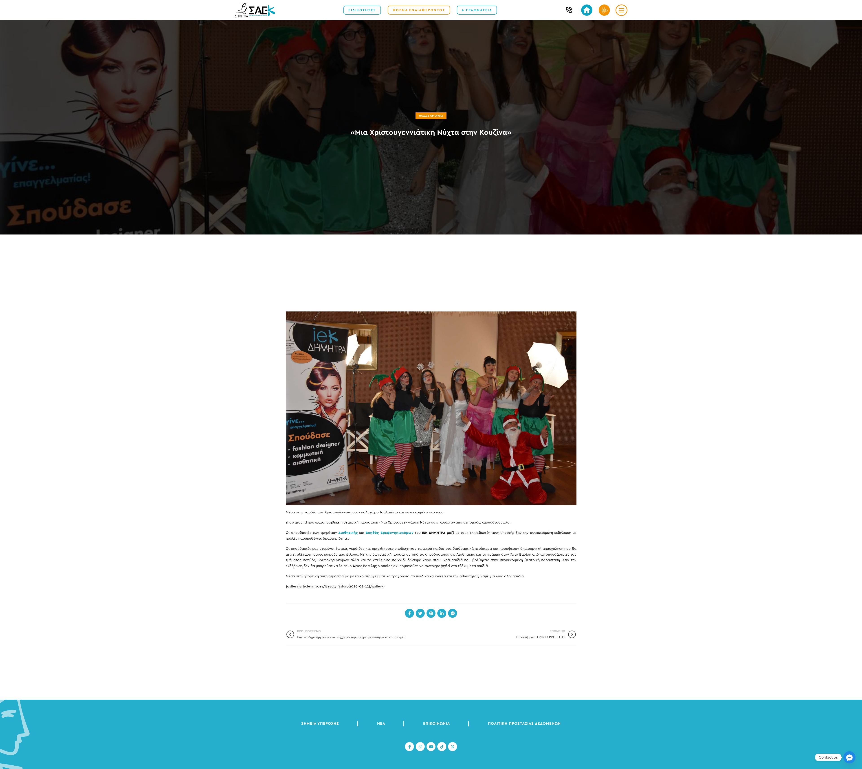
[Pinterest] (431, 613)
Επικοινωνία (436, 723)
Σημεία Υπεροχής (320, 723)
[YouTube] (431, 746)
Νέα (381, 723)
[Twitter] (420, 613)
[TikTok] (441, 746)
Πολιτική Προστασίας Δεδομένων (524, 723)
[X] (452, 746)
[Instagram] (420, 746)
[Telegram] (452, 613)
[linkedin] (441, 613)
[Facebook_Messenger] (849, 757)
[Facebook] (409, 613)
